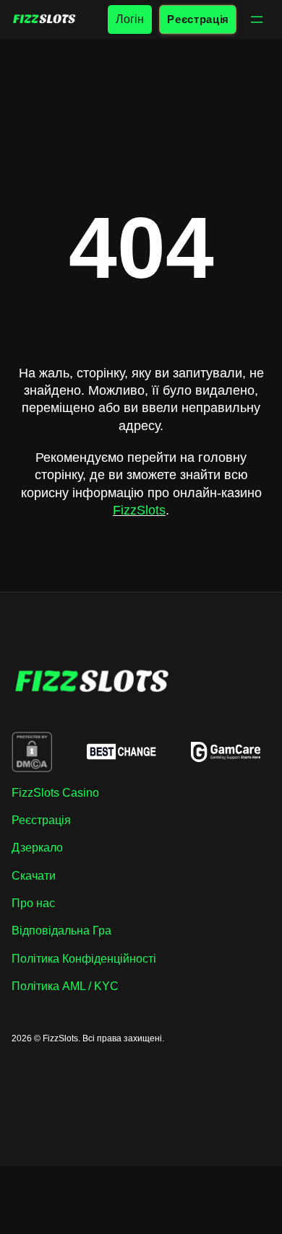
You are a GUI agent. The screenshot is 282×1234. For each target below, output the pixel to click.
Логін (130, 19)
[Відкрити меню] (256, 19)
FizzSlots (139, 510)
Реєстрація (197, 19)
